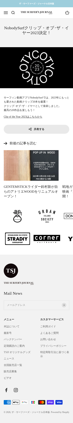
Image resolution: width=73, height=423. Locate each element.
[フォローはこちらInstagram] (15, 390)
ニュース (9, 358)
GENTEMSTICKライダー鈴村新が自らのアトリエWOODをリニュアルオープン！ (31, 191)
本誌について (11, 326)
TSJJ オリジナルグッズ (17, 352)
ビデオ (8, 378)
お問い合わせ (48, 339)
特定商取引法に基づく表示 (54, 354)
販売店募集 (10, 371)
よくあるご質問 (49, 333)
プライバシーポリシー (53, 345)
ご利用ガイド (48, 326)
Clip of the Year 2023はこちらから (23, 116)
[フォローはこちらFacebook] (6, 390)
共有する (39, 129)
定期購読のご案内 (14, 345)
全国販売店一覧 (13, 365)
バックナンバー (13, 339)
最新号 (8, 333)
